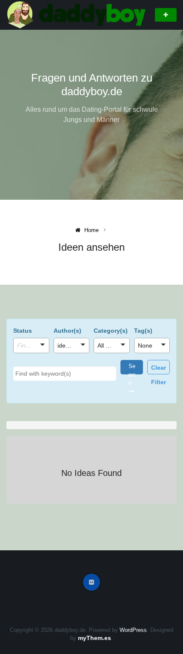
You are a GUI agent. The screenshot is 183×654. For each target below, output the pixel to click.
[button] (31, 345)
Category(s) (111, 330)
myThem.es (94, 637)
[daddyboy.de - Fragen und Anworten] (77, 14)
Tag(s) (143, 330)
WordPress (133, 630)
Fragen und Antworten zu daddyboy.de (91, 84)
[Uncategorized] (112, 357)
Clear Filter (158, 369)
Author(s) (67, 330)
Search (132, 368)
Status (22, 330)
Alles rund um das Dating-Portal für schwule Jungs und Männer (92, 114)
